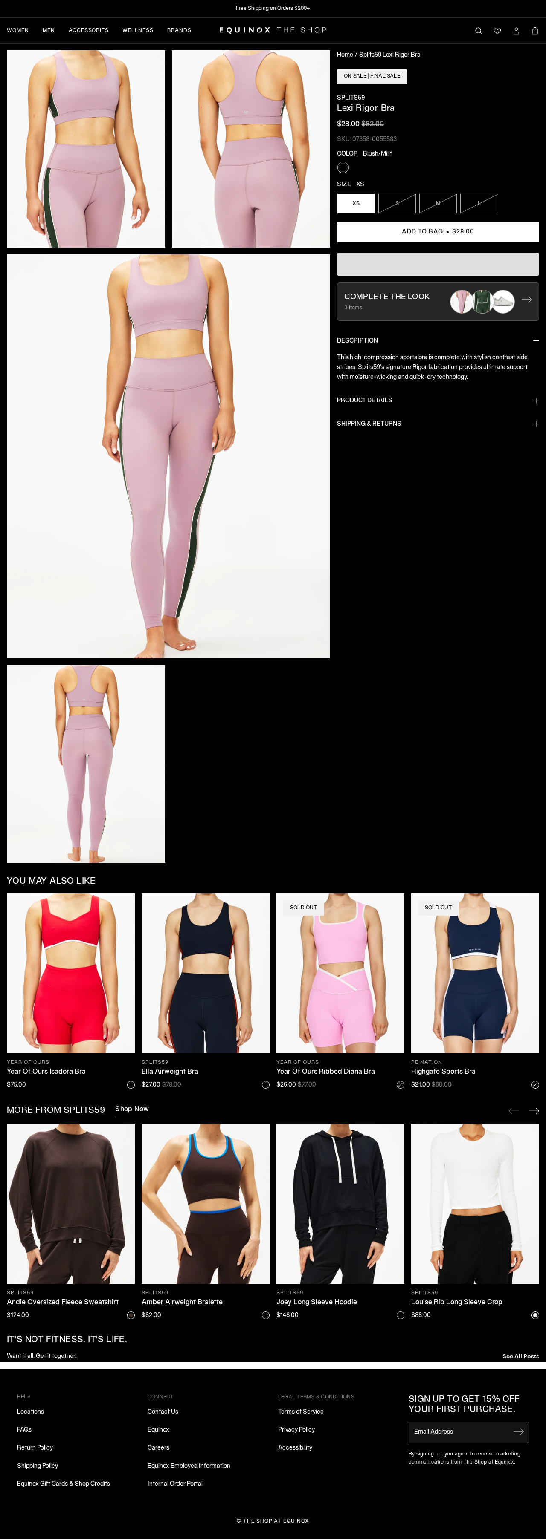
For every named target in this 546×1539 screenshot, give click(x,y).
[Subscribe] (519, 1431)
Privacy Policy (296, 1430)
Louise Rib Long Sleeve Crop (456, 1303)
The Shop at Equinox (276, 1521)
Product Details (364, 400)
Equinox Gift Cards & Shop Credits (63, 1484)
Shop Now (132, 1109)
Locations (30, 1412)
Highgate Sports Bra (443, 1072)
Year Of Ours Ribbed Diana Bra (325, 1072)
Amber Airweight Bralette (182, 1303)
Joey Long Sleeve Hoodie (316, 1303)
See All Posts (520, 1356)
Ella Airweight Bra (170, 1072)
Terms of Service (301, 1412)
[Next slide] (534, 1110)
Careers (158, 1448)
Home (345, 55)
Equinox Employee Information (189, 1466)
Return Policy (35, 1448)
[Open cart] (535, 30)
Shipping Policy (37, 1466)
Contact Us (163, 1412)
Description (357, 341)
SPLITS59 (351, 98)
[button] (86, 149)
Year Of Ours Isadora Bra (46, 1072)
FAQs (24, 1430)
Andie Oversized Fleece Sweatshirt (63, 1303)
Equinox (158, 1430)
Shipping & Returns (369, 424)
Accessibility (295, 1448)
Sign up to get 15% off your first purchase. (464, 1405)
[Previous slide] (513, 1110)
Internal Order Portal (175, 1484)
